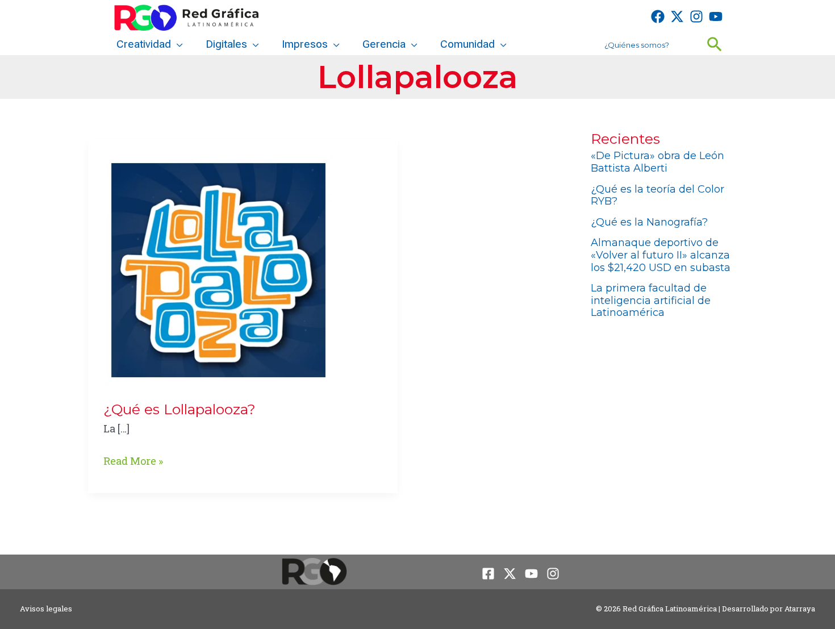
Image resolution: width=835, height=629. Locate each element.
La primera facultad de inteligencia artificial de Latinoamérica (651, 300)
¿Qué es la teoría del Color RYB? (657, 195)
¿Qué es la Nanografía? (649, 222)
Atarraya (799, 608)
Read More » (133, 461)
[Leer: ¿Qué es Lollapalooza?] (218, 269)
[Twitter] (677, 16)
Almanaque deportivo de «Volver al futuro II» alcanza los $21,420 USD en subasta (660, 254)
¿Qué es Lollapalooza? (179, 409)
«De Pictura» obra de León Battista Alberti (657, 161)
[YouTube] (715, 16)
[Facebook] (657, 16)
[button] (177, 44)
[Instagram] (696, 16)
